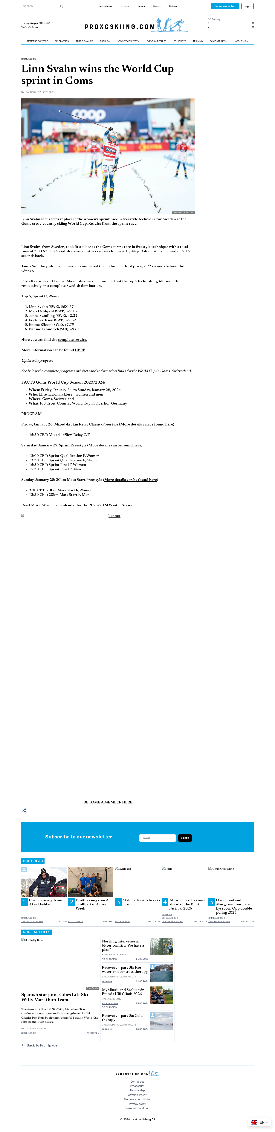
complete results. (72, 340)
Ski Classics (62, 41)
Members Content (37, 41)
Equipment (180, 41)
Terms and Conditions (137, 1108)
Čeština (173, 6)
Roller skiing (110, 1003)
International (105, 6)
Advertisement (137, 1095)
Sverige (125, 6)
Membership (137, 1090)
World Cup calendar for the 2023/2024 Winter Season (88, 505)
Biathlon (105, 41)
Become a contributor (137, 1099)
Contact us (137, 1081)
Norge (157, 6)
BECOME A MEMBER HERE (108, 802)
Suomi (141, 6)
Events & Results (156, 41)
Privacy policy (137, 1104)
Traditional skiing (32, 921)
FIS (43, 403)
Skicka (185, 838)
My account (137, 1086)
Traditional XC (84, 41)
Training (198, 41)
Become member (225, 6)
